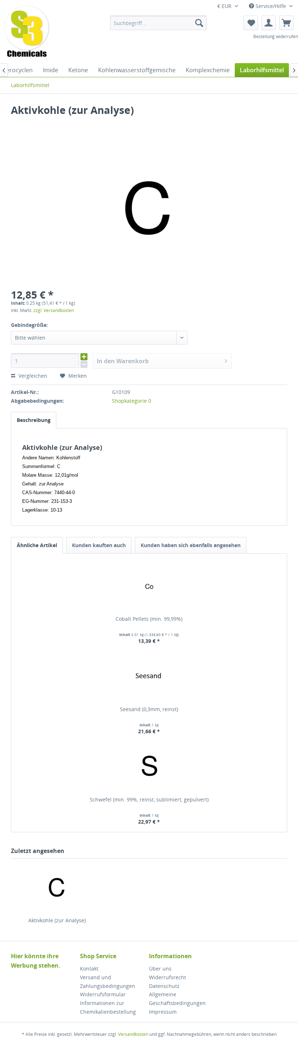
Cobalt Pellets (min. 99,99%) (149, 618)
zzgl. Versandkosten (53, 310)
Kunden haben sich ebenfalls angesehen (191, 545)
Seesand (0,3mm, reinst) (149, 709)
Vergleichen (32, 375)
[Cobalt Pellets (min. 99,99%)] (149, 586)
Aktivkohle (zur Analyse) (57, 920)
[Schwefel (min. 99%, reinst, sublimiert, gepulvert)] (149, 767)
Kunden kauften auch (99, 545)
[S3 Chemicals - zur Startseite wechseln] (27, 32)
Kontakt (89, 968)
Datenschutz (164, 986)
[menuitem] (158, 23)
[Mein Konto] (268, 23)
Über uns (160, 968)
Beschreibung (34, 420)
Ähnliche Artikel (37, 545)
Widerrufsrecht (167, 977)
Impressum (163, 1011)
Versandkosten (133, 1034)
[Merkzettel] (250, 23)
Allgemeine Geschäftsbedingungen (177, 998)
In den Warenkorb (123, 361)
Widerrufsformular (103, 994)
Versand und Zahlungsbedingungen (107, 981)
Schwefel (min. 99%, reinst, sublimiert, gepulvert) (149, 799)
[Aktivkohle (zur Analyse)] (57, 887)
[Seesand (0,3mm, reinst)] (149, 676)
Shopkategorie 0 (131, 400)
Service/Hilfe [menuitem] (270, 6)
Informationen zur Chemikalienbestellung (108, 1007)
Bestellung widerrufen (275, 36)
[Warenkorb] (286, 23)
